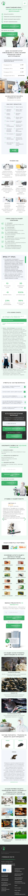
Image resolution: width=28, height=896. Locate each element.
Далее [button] (14, 150)
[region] (14, 267)
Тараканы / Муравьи (9, 110)
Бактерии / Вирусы (18, 114)
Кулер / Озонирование (10, 125)
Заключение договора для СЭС (19, 139)
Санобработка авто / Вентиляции (19, 130)
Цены (16, 885)
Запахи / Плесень (9, 118)
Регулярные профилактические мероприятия (6, 884)
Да (4, 870)
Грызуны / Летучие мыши (10, 138)
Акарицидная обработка (19, 134)
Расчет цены (18, 888)
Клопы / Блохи (10, 107)
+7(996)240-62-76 (15, 436)
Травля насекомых (6, 872)
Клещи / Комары (8, 114)
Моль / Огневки (10, 121)
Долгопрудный (11, 864)
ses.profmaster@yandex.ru (8, 859)
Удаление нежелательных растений (5, 889)
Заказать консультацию (11, 26)
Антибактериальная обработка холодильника (19, 870)
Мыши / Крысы (19, 107)
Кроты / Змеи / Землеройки (19, 110)
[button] (3, 519)
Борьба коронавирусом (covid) (19, 144)
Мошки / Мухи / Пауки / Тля (19, 118)
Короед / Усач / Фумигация (19, 125)
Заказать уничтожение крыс (12, 475)
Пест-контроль (10, 134)
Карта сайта (17, 890)
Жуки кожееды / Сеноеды (10, 143)
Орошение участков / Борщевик (9, 130)
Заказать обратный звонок (14, 428)
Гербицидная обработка (19, 122)
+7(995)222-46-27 (11, 34)
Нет (8, 870)
